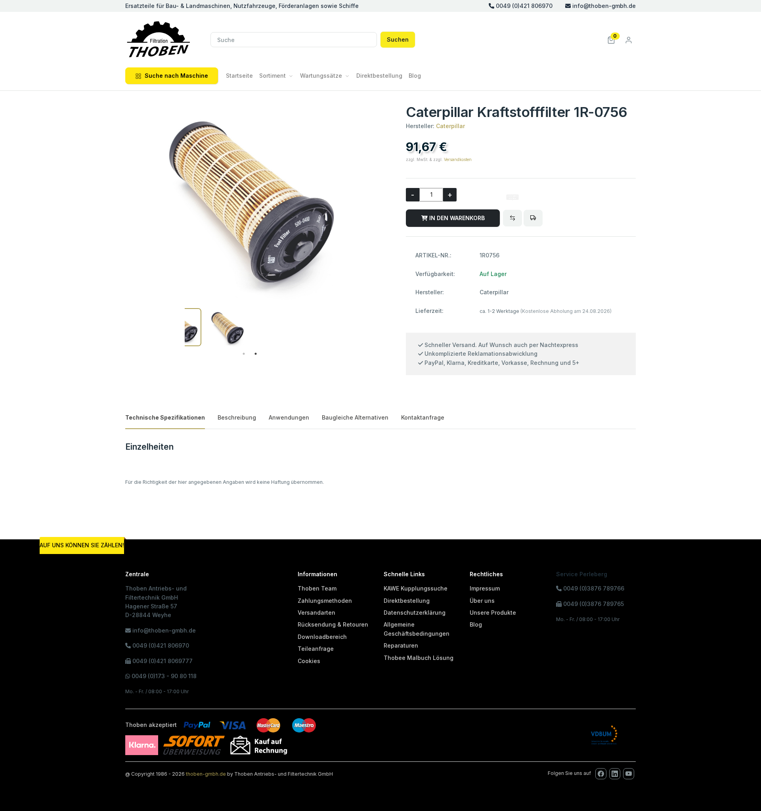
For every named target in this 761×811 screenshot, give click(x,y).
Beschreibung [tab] (237, 417)
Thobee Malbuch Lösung (418, 657)
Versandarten (316, 612)
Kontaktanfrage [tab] (422, 417)
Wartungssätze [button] (321, 75)
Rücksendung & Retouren (333, 624)
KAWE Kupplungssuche (415, 588)
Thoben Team (317, 588)
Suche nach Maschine (176, 75)
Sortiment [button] (272, 75)
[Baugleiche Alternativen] (512, 218)
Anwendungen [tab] (289, 417)
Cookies (309, 661)
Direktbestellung (379, 75)
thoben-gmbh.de (206, 774)
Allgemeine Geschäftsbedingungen (416, 629)
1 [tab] (244, 354)
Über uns (482, 600)
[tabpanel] (227, 328)
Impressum (485, 588)
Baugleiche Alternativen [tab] (355, 417)
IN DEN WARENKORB (456, 218)
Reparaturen (401, 645)
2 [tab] (256, 354)
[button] (611, 39)
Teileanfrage (316, 648)
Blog (415, 75)
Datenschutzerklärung (415, 612)
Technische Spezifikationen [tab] (165, 417)
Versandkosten (458, 159)
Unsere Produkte (493, 612)
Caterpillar (450, 126)
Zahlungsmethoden (325, 600)
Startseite (239, 75)
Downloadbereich (322, 636)
